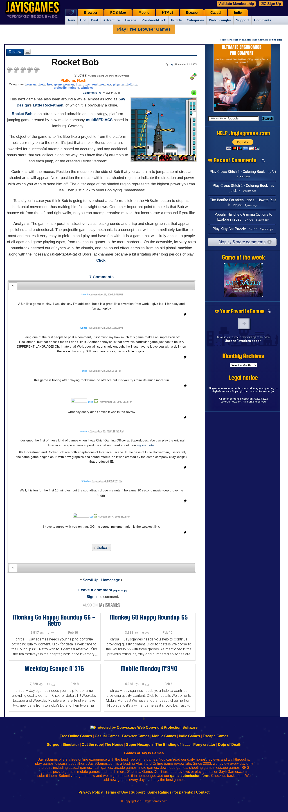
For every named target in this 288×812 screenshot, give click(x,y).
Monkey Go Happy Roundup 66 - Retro (54, 620)
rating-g (73, 87)
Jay (171, 64)
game (58, 84)
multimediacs (101, 84)
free (49, 84)
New (71, 20)
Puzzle (176, 20)
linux (79, 84)
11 (49, 684)
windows (87, 87)
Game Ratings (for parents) (170, 792)
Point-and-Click (154, 20)
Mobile (144, 12)
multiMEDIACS (99, 120)
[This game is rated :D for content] (194, 94)
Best (94, 20)
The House (114, 744)
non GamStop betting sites (267, 39)
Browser (90, 12)
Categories (195, 20)
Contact (202, 792)
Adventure (111, 20)
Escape (130, 20)
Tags (71, 12)
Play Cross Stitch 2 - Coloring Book (237, 172)
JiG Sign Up (271, 4)
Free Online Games (76, 736)
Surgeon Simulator (63, 744)
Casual (215, 12)
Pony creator (204, 744)
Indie (238, 12)
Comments (262, 20)
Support (242, 20)
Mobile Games (164, 736)
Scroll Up (91, 580)
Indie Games (189, 736)
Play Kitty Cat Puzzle (229, 229)
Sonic (83, 327)
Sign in (93, 597)
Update (102, 547)
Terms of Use (117, 792)
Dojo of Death (229, 744)
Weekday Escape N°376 (54, 668)
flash (41, 84)
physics (118, 84)
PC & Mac (118, 12)
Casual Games (107, 736)
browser (31, 84)
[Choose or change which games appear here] (269, 311)
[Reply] (184, 315)
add (244, 323)
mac (87, 84)
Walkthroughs (220, 20)
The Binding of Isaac (173, 744)
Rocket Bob (22, 114)
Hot (83, 20)
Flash (81, 80)
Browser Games (135, 736)
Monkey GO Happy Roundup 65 (149, 617)
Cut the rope (92, 744)
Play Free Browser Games (144, 29)
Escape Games (215, 736)
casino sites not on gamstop (235, 39)
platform (131, 84)
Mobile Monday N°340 (148, 668)
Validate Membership (236, 4)
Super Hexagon (139, 744)
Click (100, 260)
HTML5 (167, 12)
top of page (120, 590)
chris (90, 401)
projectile (60, 87)
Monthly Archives (243, 356)
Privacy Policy (91, 792)
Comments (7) (92, 92)
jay (91, 516)
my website (145, 445)
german (68, 84)
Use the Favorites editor (243, 341)
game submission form (189, 776)
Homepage (110, 580)
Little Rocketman (48, 105)
